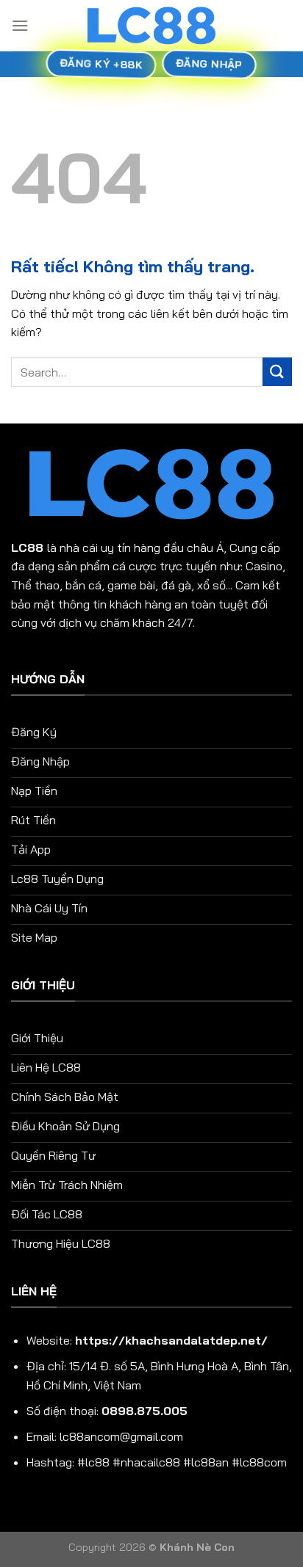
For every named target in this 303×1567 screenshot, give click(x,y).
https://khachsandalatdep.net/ (171, 1340)
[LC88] (151, 25)
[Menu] (20, 25)
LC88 (27, 547)
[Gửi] (277, 371)
